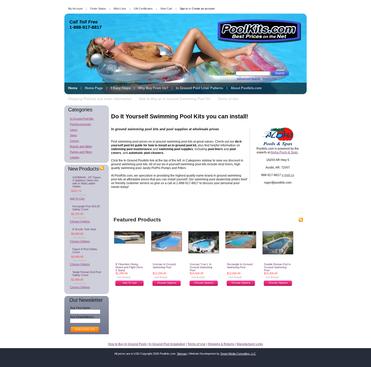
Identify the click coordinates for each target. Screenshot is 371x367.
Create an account (203, 8)
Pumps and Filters (81, 151)
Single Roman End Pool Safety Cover (86, 274)
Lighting (74, 157)
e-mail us (288, 175)
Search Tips (269, 78)
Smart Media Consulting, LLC (238, 353)
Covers (74, 140)
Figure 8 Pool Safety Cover (84, 251)
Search (230, 73)
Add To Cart (77, 198)
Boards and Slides (81, 146)
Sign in (184, 8)
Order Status (98, 8)
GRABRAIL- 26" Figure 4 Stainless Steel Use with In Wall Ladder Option (86, 182)
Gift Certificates (143, 8)
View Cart (166, 8)
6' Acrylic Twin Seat (84, 229)
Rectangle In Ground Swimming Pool (239, 266)
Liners (73, 129)
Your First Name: (80, 307)
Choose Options (80, 221)
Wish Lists (120, 8)
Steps (73, 135)
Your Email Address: (82, 316)
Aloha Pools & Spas (284, 152)
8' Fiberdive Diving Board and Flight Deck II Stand (129, 267)
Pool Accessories (80, 124)
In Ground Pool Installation (167, 344)
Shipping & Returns (221, 344)
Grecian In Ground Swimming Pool (164, 266)
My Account (75, 8)
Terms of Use (196, 344)
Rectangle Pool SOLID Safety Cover (86, 208)
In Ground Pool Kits (82, 118)
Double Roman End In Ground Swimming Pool (277, 267)
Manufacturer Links (250, 344)
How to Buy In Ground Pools (127, 344)
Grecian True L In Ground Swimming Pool (201, 267)
